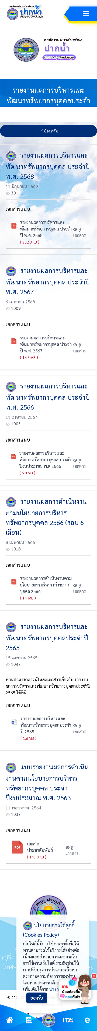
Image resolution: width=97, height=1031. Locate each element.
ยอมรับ (36, 998)
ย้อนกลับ (51, 130)
